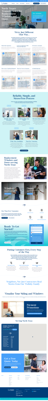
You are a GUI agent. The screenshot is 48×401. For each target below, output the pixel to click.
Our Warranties (38, 380)
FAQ (37, 377)
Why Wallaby (22, 3)
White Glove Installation (28, 377)
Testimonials (38, 379)
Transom (10, 383)
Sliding (10, 378)
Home (2, 375)
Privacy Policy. (38, 241)
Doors (17, 3)
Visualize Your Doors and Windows (40, 382)
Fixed (9, 381)
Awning (10, 380)
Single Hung (10, 377)
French (18, 378)
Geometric (10, 384)
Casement (10, 379)
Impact (10, 385)
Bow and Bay (10, 382)
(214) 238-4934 (43, 0)
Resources (27, 3)
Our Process (26, 379)
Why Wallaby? (27, 375)
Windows (13, 3)
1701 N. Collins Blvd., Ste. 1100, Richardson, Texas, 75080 (19, 393)
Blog (37, 381)
